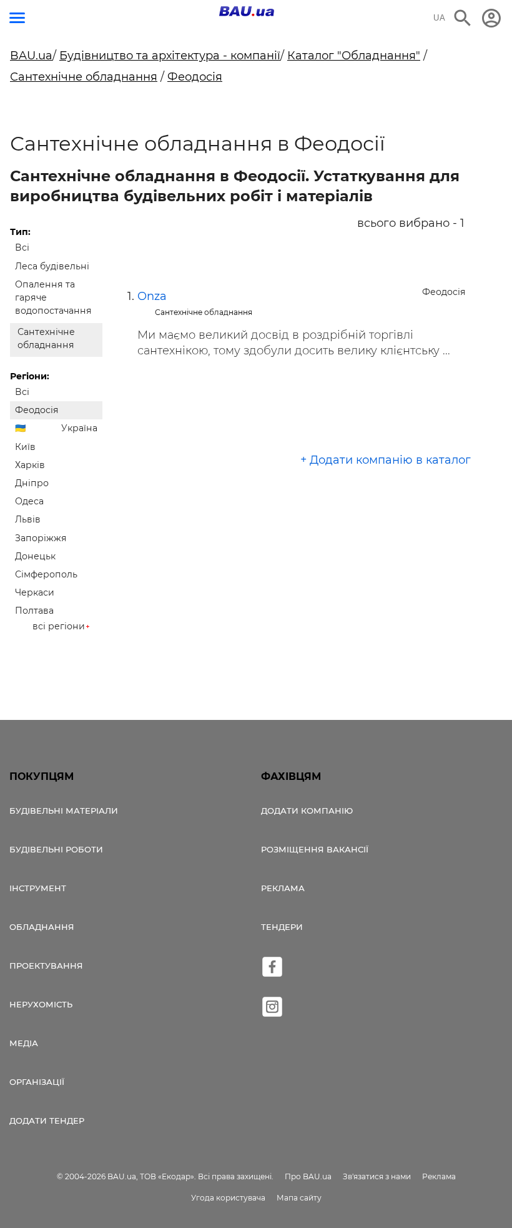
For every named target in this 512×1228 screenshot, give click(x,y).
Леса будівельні (52, 266)
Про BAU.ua (308, 1176)
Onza (152, 296)
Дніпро (32, 483)
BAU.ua (31, 55)
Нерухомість (40, 1004)
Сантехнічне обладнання (83, 77)
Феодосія (194, 77)
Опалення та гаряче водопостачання (53, 297)
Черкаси (34, 592)
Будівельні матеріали (63, 811)
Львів (28, 519)
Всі (22, 247)
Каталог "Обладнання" (353, 55)
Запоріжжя (41, 538)
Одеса (29, 501)
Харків (30, 465)
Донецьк (35, 556)
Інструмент (37, 888)
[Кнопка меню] (17, 17)
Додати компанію (307, 811)
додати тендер (46, 1121)
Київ (25, 446)
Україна (79, 428)
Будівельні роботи (56, 849)
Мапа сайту (299, 1197)
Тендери (282, 927)
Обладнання (41, 927)
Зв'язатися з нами (377, 1176)
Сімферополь (46, 574)
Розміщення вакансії (314, 849)
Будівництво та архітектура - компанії (169, 55)
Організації (36, 1082)
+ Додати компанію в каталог (385, 460)
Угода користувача (228, 1197)
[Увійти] (491, 18)
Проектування (46, 966)
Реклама (283, 888)
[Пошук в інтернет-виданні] (462, 18)
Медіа (23, 1043)
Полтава (34, 610)
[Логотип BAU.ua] (246, 11)
